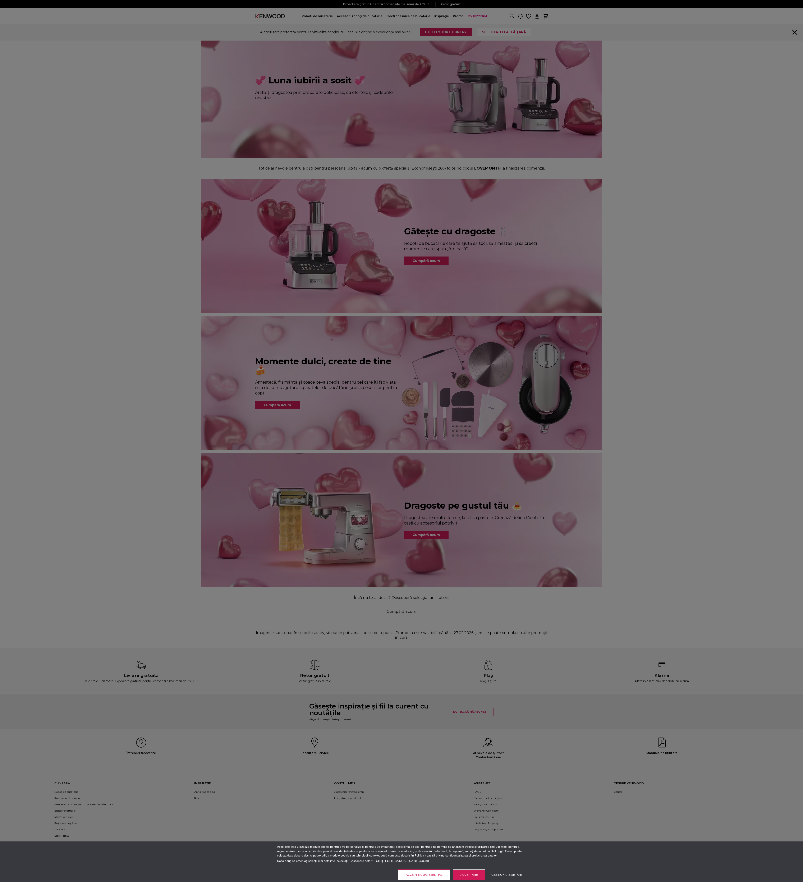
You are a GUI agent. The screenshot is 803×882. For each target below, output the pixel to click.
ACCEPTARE (469, 874)
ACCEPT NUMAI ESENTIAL (424, 874)
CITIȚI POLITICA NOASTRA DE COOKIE (403, 861)
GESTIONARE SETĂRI (506, 874)
